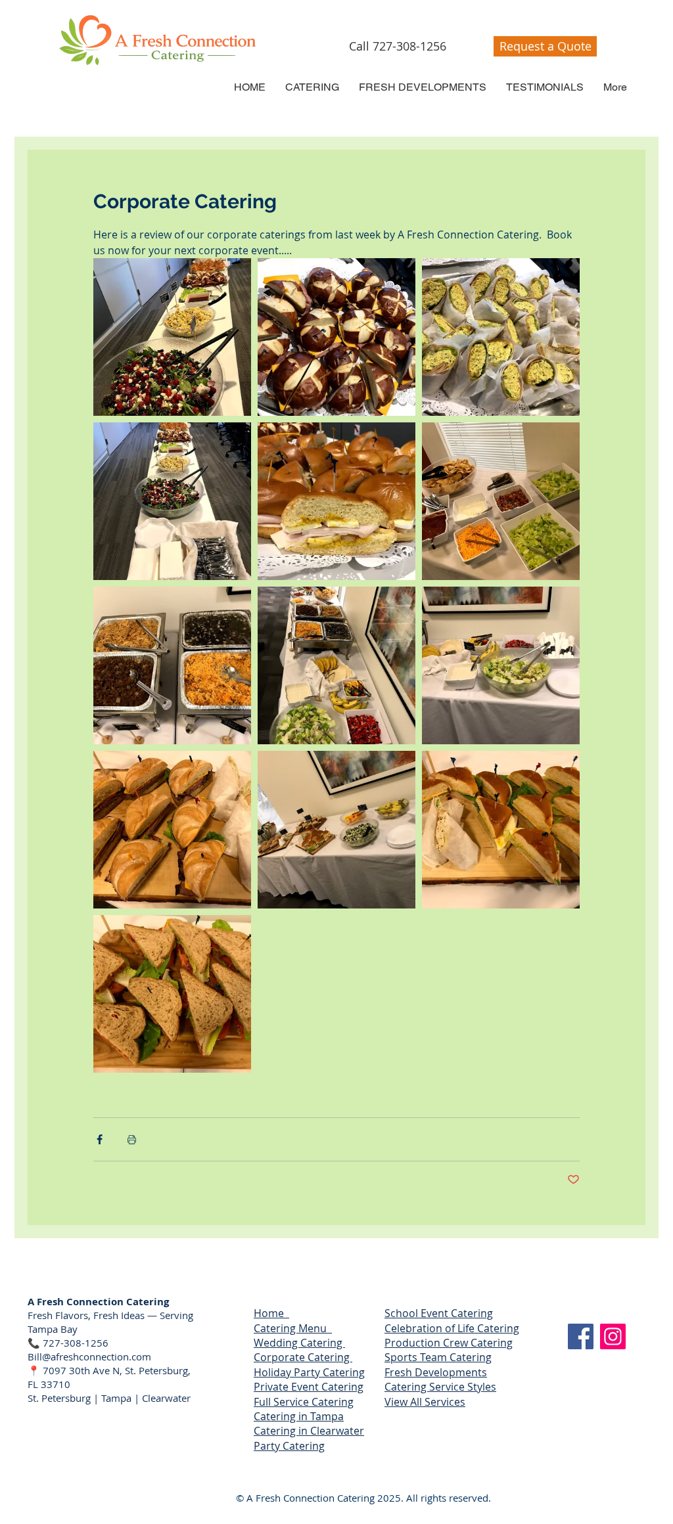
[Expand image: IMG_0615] (336, 829)
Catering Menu (293, 1328)
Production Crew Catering (448, 1342)
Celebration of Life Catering (451, 1328)
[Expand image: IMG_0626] (501, 337)
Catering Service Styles (440, 1386)
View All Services (424, 1402)
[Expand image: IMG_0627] (336, 337)
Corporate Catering (303, 1357)
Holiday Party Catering (309, 1372)
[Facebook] (580, 1336)
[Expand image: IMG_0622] (501, 501)
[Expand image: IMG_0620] (336, 665)
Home (271, 1313)
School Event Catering (438, 1313)
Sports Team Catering (438, 1357)
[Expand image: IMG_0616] (501, 829)
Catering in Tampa (299, 1416)
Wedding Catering (299, 1342)
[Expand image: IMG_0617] (172, 994)
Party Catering (289, 1446)
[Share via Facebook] (99, 1139)
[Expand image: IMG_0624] (336, 501)
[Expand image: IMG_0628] (172, 337)
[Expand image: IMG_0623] (172, 501)
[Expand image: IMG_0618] (172, 829)
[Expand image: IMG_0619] (501, 665)
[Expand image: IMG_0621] (172, 665)
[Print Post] (132, 1139)
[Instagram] (613, 1336)
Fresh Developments (435, 1372)
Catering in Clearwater (309, 1430)
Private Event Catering (308, 1386)
